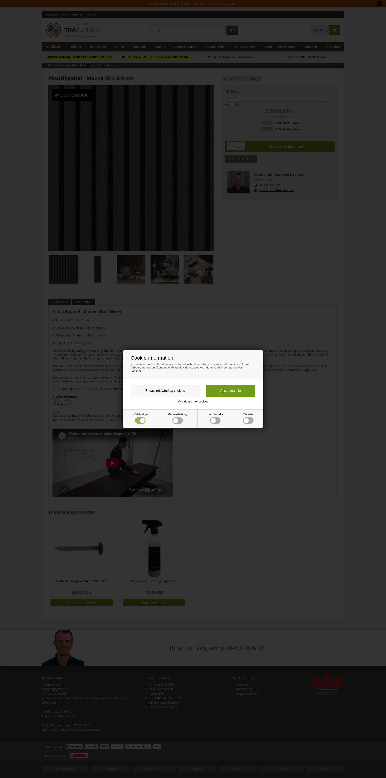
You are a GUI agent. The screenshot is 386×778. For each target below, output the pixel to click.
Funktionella (215, 414)
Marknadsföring (178, 414)
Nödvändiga (140, 414)
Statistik (248, 414)
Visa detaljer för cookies (193, 401)
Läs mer (136, 370)
